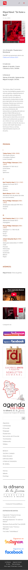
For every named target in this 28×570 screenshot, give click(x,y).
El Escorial (6, 428)
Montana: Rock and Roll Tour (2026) (14, 524)
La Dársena (8, 562)
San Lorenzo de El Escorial (11, 436)
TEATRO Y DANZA (8, 453)
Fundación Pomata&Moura (14, 504)
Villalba (5, 444)
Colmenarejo (7, 426)
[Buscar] (23, 418)
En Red (8, 564)
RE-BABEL (6, 464)
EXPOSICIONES (8, 459)
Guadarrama (7, 433)
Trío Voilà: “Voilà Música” (10, 531)
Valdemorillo (7, 441)
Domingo (6, 476)
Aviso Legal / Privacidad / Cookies (13, 566)
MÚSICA (5, 451)
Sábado (5, 473)
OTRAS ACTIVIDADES (10, 461)
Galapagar (6, 431)
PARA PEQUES (7, 456)
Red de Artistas (16, 564)
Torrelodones (7, 439)
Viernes (5, 471)
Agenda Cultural (17, 562)
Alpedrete (6, 423)
